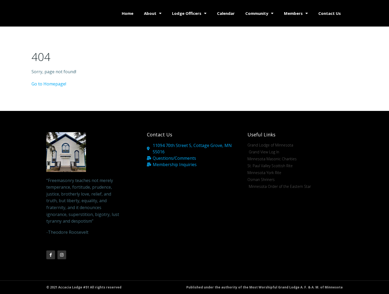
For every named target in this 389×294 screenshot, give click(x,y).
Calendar (226, 13)
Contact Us (329, 13)
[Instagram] (61, 254)
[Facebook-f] (50, 254)
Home (127, 13)
